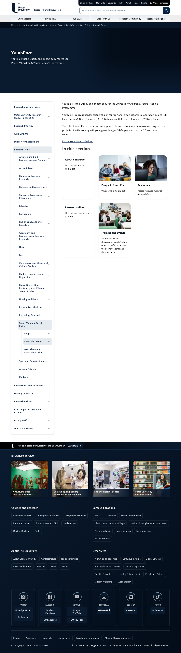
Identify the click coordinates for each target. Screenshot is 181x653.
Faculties (41, 566)
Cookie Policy (64, 637)
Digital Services (152, 558)
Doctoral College (20, 530)
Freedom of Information (88, 637)
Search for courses (22, 515)
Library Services (142, 530)
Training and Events (113, 233)
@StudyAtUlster (23, 610)
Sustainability (123, 581)
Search (166, 10)
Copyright (47, 637)
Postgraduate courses (74, 515)
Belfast (97, 515)
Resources (144, 185)
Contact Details (48, 558)
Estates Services (101, 538)
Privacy (16, 637)
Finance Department (134, 565)
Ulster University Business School (143, 493)
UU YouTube (77, 619)
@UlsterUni (21, 616)
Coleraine (110, 515)
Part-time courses (20, 522)
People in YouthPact (113, 185)
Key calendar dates (22, 566)
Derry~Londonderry (130, 515)
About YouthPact (75, 159)
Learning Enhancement (128, 573)
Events (64, 565)
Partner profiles (74, 207)
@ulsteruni (156, 609)
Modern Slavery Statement (118, 637)
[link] (78, 177)
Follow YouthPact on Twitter (77, 141)
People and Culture (153, 573)
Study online (68, 522)
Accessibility (31, 637)
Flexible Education (102, 573)
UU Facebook (50, 619)
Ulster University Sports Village (110, 523)
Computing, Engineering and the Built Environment (67, 493)
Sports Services (122, 530)
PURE (37, 530)
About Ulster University (24, 558)
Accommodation (102, 530)
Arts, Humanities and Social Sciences (23, 493)
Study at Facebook (50, 612)
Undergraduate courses (47, 515)
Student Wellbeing (102, 581)
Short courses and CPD (46, 522)
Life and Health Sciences (106, 491)
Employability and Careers (106, 565)
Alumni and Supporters (105, 558)
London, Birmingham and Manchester (148, 523)
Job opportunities (69, 558)
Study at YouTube (77, 612)
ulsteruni (130, 610)
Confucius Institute (130, 558)
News (52, 565)
